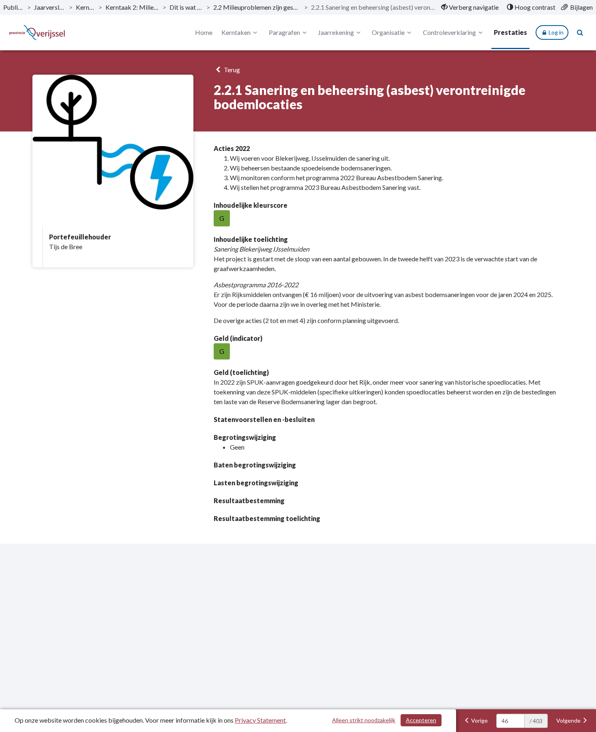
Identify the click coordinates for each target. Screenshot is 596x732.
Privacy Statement (260, 720)
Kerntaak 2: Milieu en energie (132, 7)
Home (203, 32)
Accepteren (421, 720)
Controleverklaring (449, 32)
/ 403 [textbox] (536, 720)
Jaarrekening (336, 32)
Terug (231, 69)
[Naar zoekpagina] (580, 32)
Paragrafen (284, 32)
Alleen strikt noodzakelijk (363, 720)
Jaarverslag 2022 (50, 7)
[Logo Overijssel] (37, 32)
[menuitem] (470, 7)
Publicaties (13, 7)
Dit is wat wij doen (186, 7)
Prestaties (510, 32)
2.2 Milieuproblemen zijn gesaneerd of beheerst (257, 7)
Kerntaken (85, 7)
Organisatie (388, 32)
